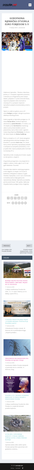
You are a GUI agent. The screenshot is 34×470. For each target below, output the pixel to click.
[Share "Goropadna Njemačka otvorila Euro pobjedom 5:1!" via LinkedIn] (18, 198)
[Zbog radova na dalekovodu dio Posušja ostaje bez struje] (17, 347)
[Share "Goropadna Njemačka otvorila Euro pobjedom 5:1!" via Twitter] (12, 198)
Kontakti (18, 468)
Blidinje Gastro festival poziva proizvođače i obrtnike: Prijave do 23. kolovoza (16, 282)
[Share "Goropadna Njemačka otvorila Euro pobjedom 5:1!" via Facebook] (8, 198)
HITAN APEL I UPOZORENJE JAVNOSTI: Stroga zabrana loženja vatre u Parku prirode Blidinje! (16, 436)
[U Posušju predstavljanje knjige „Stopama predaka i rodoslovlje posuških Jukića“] (17, 308)
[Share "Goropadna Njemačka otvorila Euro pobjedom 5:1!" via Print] (25, 198)
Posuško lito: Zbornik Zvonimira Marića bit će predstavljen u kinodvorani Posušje (17, 397)
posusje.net (19, 465)
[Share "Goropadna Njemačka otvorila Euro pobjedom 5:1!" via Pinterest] (15, 198)
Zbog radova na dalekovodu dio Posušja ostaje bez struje (16, 359)
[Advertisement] (17, 71)
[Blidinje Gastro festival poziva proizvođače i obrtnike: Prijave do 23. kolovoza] (17, 270)
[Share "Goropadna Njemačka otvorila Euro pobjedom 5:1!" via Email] (22, 198)
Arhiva (12, 468)
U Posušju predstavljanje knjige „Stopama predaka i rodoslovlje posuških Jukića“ (16, 321)
